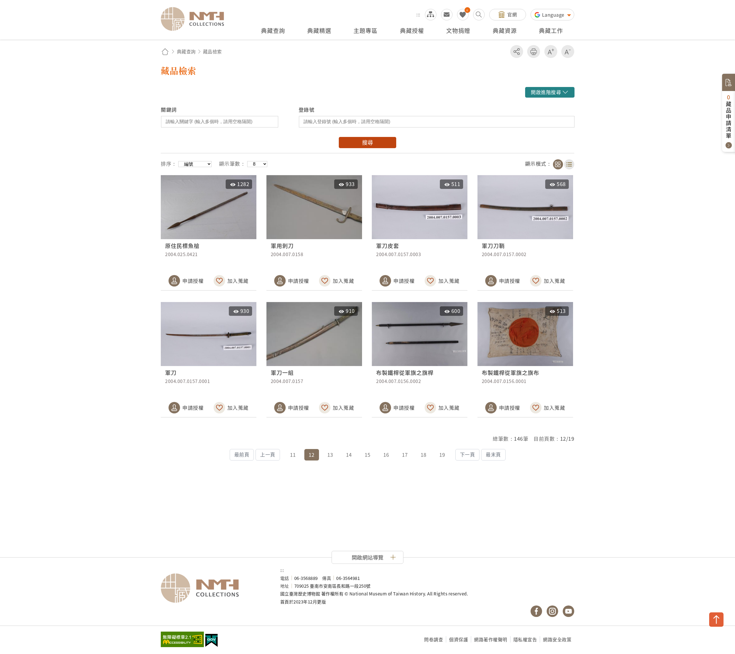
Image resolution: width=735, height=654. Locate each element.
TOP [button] (716, 619)
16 (386, 454)
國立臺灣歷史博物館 (215, 588)
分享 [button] (516, 51)
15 (368, 454)
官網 (512, 14)
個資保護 (458, 639)
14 (349, 454)
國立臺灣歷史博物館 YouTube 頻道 (568, 611)
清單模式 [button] (569, 164)
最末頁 (493, 454)
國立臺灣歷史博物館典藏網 (196, 19)
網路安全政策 (557, 639)
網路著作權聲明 (490, 639)
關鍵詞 (169, 109)
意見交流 (446, 14)
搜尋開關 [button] (479, 14)
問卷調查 (433, 639)
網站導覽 (430, 14)
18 (424, 454)
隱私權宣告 (525, 639)
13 (330, 454)
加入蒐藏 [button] (238, 280)
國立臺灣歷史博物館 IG (552, 611)
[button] (549, 92)
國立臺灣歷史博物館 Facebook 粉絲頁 (536, 611)
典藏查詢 (186, 51)
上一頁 (267, 454)
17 (405, 454)
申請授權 (193, 280)
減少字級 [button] (567, 51)
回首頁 (165, 51)
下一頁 (467, 454)
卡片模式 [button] (558, 164)
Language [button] (554, 14)
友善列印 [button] (533, 51)
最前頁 (241, 454)
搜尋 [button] (367, 142)
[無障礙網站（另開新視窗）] (182, 640)
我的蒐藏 (463, 14)
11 (293, 454)
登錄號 (307, 109)
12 (312, 454)
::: (418, 14)
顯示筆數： (232, 163)
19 (442, 454)
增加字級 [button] (550, 51)
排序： (169, 163)
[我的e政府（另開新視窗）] (211, 641)
